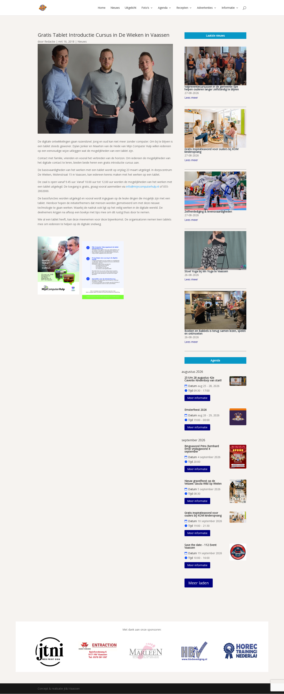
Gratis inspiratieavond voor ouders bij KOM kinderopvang (211, 150)
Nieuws (115, 7)
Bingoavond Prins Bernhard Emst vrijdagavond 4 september (202, 448)
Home (101, 7)
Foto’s (145, 7)
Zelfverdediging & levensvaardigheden (208, 211)
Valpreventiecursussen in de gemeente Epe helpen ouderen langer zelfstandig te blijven (212, 88)
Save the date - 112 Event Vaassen (201, 546)
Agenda (163, 7)
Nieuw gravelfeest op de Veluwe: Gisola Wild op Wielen (203, 482)
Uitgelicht (130, 7)
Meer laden (198, 583)
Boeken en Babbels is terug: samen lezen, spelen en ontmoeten (215, 332)
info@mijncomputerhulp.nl (142, 186)
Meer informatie (197, 398)
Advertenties (205, 7)
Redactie (49, 41)
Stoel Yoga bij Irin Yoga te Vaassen (206, 271)
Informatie (228, 7)
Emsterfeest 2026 (196, 409)
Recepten (182, 7)
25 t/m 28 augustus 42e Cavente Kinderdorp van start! (203, 379)
